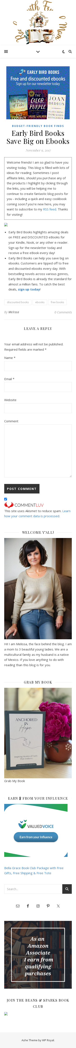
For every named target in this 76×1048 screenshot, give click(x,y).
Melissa (13, 312)
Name (9, 358)
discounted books (18, 302)
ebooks (39, 302)
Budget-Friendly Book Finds (38, 126)
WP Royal (48, 1040)
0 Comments (63, 312)
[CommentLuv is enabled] (38, 505)
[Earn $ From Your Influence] (38, 830)
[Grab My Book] (38, 733)
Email (9, 379)
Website (10, 400)
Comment (11, 421)
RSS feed (49, 209)
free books (57, 302)
